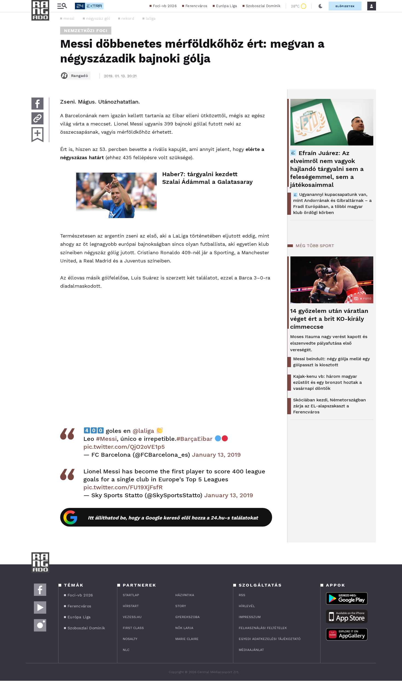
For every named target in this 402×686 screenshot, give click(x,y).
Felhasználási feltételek (263, 628)
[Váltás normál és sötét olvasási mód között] (320, 6)
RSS (242, 595)
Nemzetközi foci (85, 30)
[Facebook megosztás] (37, 104)
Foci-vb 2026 (165, 6)
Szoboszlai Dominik (263, 6)
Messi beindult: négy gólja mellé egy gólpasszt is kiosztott (331, 361)
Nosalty (130, 639)
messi (69, 18)
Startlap (131, 595)
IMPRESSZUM (250, 617)
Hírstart (131, 606)
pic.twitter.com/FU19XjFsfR (123, 487)
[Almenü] (62, 6)
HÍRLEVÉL (247, 606)
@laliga (143, 430)
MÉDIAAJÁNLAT (251, 650)
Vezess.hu (132, 617)
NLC (126, 650)
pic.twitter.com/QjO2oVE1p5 (124, 446)
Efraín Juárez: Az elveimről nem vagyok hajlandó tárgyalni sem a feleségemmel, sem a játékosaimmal (327, 169)
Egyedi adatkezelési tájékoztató (270, 639)
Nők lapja (184, 628)
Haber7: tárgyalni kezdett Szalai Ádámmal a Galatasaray (207, 178)
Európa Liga (226, 6)
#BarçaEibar (194, 438)
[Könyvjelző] (37, 134)
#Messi (106, 438)
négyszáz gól (98, 18)
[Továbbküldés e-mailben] (37, 118)
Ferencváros (196, 6)
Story (180, 606)
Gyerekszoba (187, 617)
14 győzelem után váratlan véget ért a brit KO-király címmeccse (329, 318)
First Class (133, 628)
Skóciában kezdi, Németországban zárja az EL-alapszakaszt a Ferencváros (329, 406)
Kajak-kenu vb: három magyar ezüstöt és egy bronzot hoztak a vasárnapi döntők (327, 382)
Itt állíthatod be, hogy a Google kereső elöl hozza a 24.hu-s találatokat (173, 518)
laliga (151, 18)
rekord (127, 18)
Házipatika (184, 595)
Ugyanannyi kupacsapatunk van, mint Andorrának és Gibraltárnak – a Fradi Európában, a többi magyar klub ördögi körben (332, 203)
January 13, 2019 (216, 454)
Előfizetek (345, 6)
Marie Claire (187, 639)
